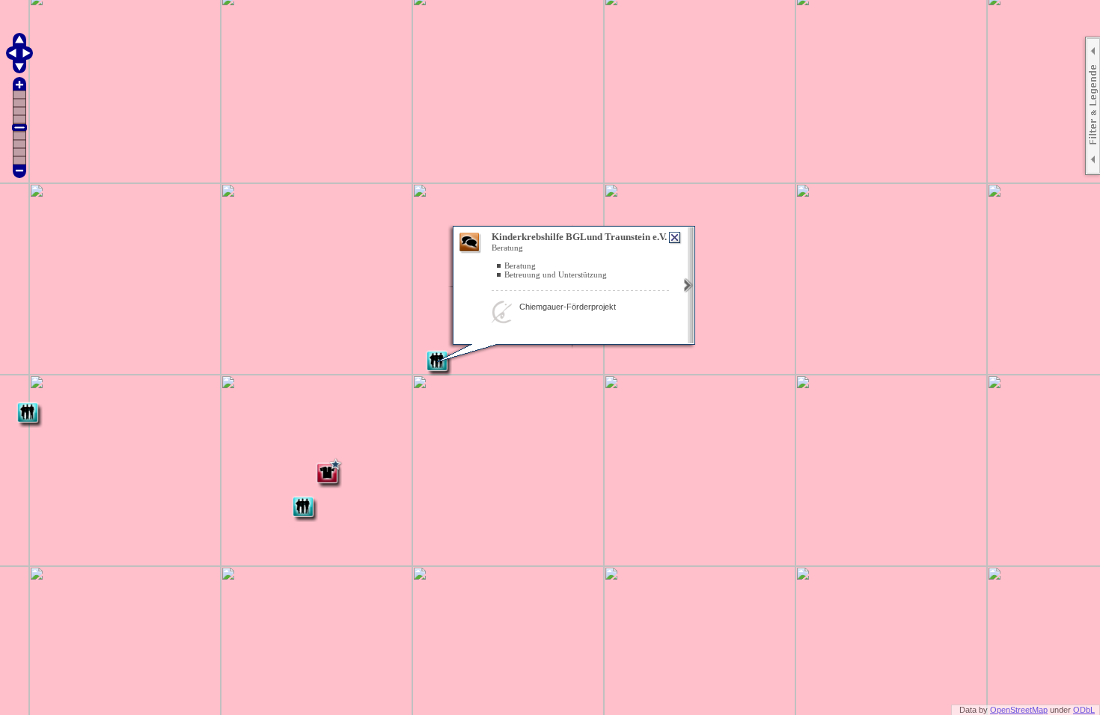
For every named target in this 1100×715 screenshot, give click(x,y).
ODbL (1084, 709)
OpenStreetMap (1019, 709)
